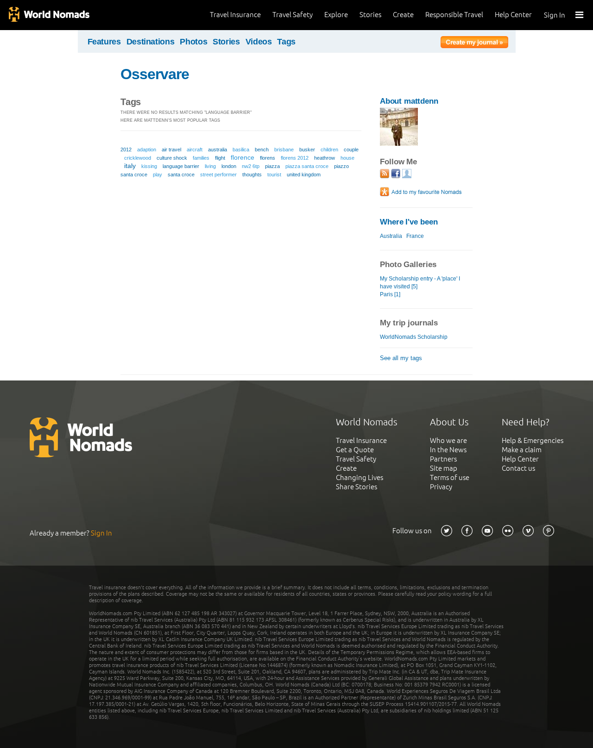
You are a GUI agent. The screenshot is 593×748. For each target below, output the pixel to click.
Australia (391, 236)
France (415, 236)
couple (351, 149)
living (210, 166)
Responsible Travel (454, 15)
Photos (193, 41)
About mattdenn (409, 101)
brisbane (284, 149)
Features (104, 41)
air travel (171, 149)
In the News (448, 450)
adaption (146, 149)
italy (130, 165)
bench (262, 149)
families (201, 158)
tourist (274, 174)
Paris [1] (390, 294)
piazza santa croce (306, 166)
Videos (259, 41)
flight (220, 158)
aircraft (194, 149)
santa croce (181, 174)
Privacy (441, 487)
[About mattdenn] (399, 143)
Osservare (154, 74)
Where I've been (409, 222)
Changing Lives (359, 477)
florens (267, 158)
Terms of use (449, 477)
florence (242, 157)
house (347, 158)
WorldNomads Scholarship (414, 337)
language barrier (181, 166)
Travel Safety (292, 15)
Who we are (448, 440)
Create (403, 15)
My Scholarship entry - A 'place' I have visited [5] (420, 282)
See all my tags (401, 358)
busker (307, 149)
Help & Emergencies (532, 440)
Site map (443, 468)
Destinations (150, 41)
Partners (443, 459)
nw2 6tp (250, 166)
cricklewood (137, 158)
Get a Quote (355, 450)
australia (217, 149)
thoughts (252, 174)
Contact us (518, 468)
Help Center (513, 15)
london (228, 166)
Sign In (554, 15)
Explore (336, 15)
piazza (272, 166)
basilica (241, 149)
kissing (149, 166)
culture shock (172, 158)
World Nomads (48, 15)
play (157, 174)
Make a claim (522, 450)
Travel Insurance (235, 15)
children (329, 149)
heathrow (324, 158)
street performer (218, 174)
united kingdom (304, 174)
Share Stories (356, 487)
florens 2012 (295, 158)
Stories (370, 15)
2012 (126, 149)
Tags (286, 41)
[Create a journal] (474, 43)
